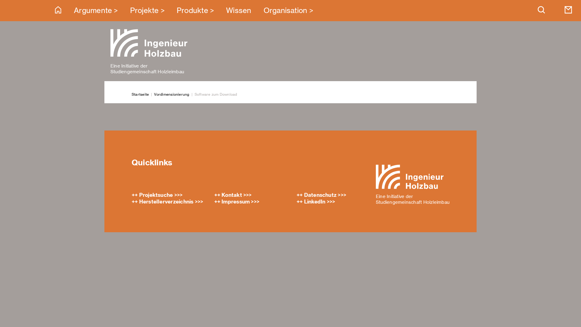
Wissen (238, 10)
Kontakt (232, 195)
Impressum (236, 201)
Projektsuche (156, 195)
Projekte (144, 10)
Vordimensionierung (171, 94)
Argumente (93, 10)
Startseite (140, 94)
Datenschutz (320, 195)
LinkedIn (315, 201)
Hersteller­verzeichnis (166, 201)
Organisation (285, 10)
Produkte (192, 10)
